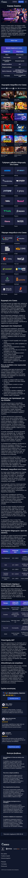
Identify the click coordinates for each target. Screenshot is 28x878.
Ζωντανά (10, 88)
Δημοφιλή (3, 88)
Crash (16, 88)
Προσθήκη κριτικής (14, 698)
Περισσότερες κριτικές (14, 746)
